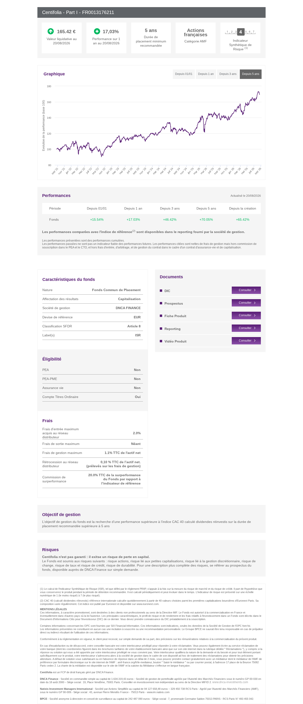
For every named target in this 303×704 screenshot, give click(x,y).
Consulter (245, 290)
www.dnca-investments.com (230, 682)
